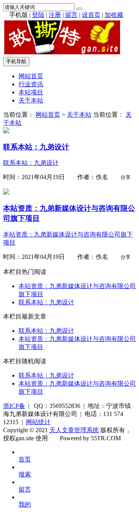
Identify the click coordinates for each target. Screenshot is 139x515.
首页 (25, 459)
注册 (55, 15)
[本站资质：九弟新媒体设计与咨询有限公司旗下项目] (6, 192)
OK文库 (57, 446)
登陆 (38, 15)
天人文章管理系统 (74, 430)
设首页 (91, 15)
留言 (71, 15)
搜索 (25, 474)
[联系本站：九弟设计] (6, 131)
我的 (25, 504)
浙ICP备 (14, 406)
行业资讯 (31, 84)
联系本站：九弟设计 (46, 302)
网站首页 (31, 76)
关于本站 (31, 100)
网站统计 (38, 422)
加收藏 (114, 15)
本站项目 (31, 92)
